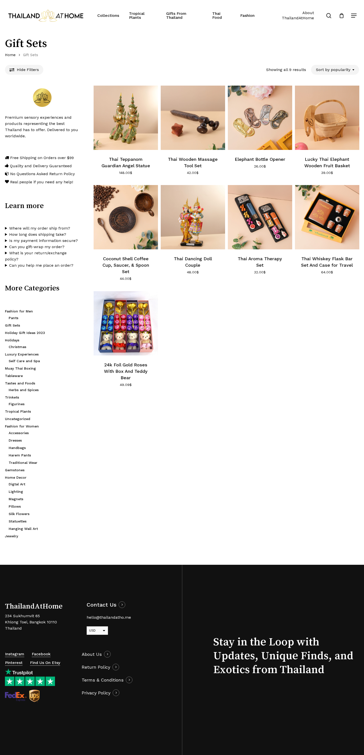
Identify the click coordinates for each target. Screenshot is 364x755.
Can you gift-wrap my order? (36, 246)
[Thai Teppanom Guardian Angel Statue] (126, 118)
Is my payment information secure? (43, 240)
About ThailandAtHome (298, 15)
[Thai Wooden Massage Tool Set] (193, 118)
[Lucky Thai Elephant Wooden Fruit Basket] (327, 118)
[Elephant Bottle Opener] (260, 118)
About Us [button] (92, 654)
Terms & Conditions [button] (103, 680)
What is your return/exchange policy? (36, 256)
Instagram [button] (14, 654)
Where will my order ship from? (39, 228)
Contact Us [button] (101, 605)
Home (10, 55)
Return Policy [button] (96, 667)
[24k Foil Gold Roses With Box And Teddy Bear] (126, 323)
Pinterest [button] (14, 662)
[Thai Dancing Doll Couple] (193, 217)
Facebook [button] (41, 654)
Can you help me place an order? (41, 265)
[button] (354, 15)
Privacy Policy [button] (96, 692)
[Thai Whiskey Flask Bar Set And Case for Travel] (327, 217)
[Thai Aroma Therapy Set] (260, 217)
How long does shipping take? (37, 234)
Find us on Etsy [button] (45, 662)
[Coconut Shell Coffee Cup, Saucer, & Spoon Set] (126, 217)
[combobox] (335, 69)
